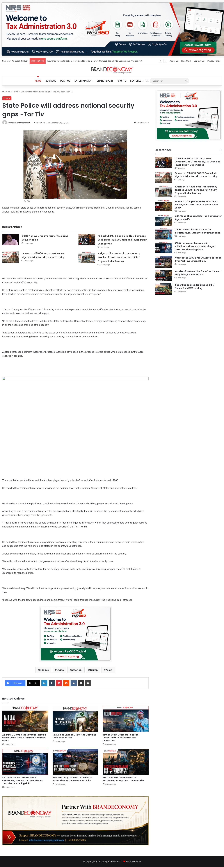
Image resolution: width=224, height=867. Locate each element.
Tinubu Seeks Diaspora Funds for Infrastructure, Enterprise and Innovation (121, 737)
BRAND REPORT (105, 80)
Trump (94, 669)
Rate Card (186, 61)
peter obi (76, 669)
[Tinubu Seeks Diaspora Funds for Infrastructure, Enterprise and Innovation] (126, 719)
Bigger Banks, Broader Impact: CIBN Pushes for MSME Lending (194, 286)
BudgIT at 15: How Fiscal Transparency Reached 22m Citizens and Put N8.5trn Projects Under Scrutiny (119, 257)
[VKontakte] (74, 683)
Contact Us (199, 61)
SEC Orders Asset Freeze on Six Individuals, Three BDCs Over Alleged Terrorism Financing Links (22, 780)
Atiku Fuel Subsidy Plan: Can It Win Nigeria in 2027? (71, 61)
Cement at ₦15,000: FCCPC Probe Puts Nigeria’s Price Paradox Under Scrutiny (195, 175)
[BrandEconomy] (112, 70)
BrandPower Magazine (18, 123)
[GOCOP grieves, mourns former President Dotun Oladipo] (10, 239)
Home (7, 91)
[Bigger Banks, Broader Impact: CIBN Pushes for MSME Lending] (163, 289)
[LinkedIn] (44, 683)
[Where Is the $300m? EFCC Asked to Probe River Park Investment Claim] (75, 762)
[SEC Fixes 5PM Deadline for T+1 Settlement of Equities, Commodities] (126, 762)
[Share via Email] (81, 683)
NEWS (38, 80)
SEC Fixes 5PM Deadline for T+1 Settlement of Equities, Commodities (123, 779)
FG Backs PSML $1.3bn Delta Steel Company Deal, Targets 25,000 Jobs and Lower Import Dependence (122, 239)
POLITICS (65, 80)
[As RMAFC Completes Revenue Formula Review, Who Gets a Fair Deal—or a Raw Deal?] (25, 719)
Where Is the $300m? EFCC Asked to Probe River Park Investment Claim (72, 779)
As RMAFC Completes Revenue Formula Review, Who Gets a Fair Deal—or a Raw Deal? (24, 737)
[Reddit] (66, 683)
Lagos (60, 669)
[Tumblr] (52, 683)
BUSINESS (51, 80)
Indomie (44, 669)
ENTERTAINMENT (84, 80)
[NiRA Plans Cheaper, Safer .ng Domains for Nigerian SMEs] (75, 719)
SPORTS (121, 80)
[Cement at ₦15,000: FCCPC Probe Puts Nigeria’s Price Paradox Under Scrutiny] (10, 257)
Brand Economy (133, 861)
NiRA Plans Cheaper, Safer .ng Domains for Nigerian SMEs (74, 736)
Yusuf (108, 669)
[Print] (88, 683)
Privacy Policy (213, 61)
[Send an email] (29, 123)
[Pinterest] (59, 683)
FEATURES (135, 80)
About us (174, 61)
